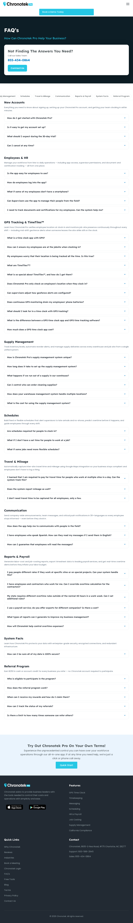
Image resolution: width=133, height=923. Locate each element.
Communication (62, 96)
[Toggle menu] (128, 4)
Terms (7, 890)
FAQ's (7, 873)
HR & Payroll (75, 814)
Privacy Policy (11, 895)
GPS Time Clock (77, 792)
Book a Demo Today (53, 11)
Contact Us (17, 68)
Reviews (8, 852)
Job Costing (75, 819)
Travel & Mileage (42, 96)
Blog (6, 884)
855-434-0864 (19, 60)
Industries (9, 857)
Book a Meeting (12, 863)
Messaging (74, 803)
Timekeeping (75, 798)
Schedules (25, 96)
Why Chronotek (12, 846)
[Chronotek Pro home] (18, 4)
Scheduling (74, 808)
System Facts (102, 96)
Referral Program (121, 96)
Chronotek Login (12, 868)
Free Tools (9, 879)
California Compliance (80, 830)
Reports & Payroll (83, 96)
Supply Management (79, 825)
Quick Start (66, 765)
